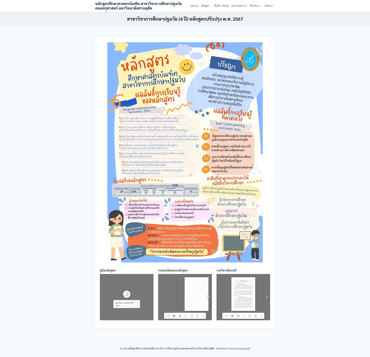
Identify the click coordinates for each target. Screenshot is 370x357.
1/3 (226, 316)
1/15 (168, 316)
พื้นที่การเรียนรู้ (221, 5)
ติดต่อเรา (269, 5)
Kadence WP (244, 348)
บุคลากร (194, 5)
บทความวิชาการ (239, 5)
